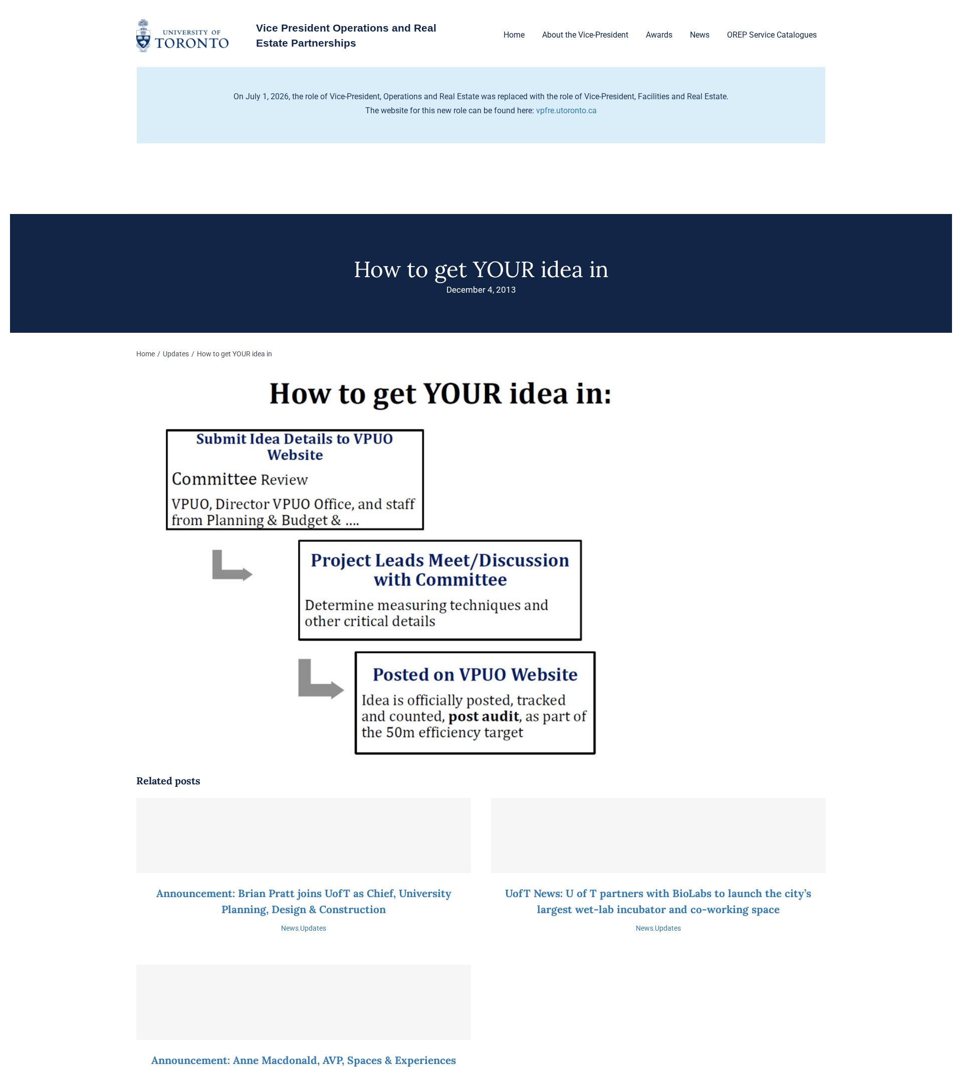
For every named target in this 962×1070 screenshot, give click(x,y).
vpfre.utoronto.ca (566, 110)
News (290, 928)
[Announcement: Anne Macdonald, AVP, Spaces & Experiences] (303, 1002)
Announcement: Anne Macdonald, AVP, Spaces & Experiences (303, 1060)
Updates (313, 928)
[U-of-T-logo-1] (182, 23)
